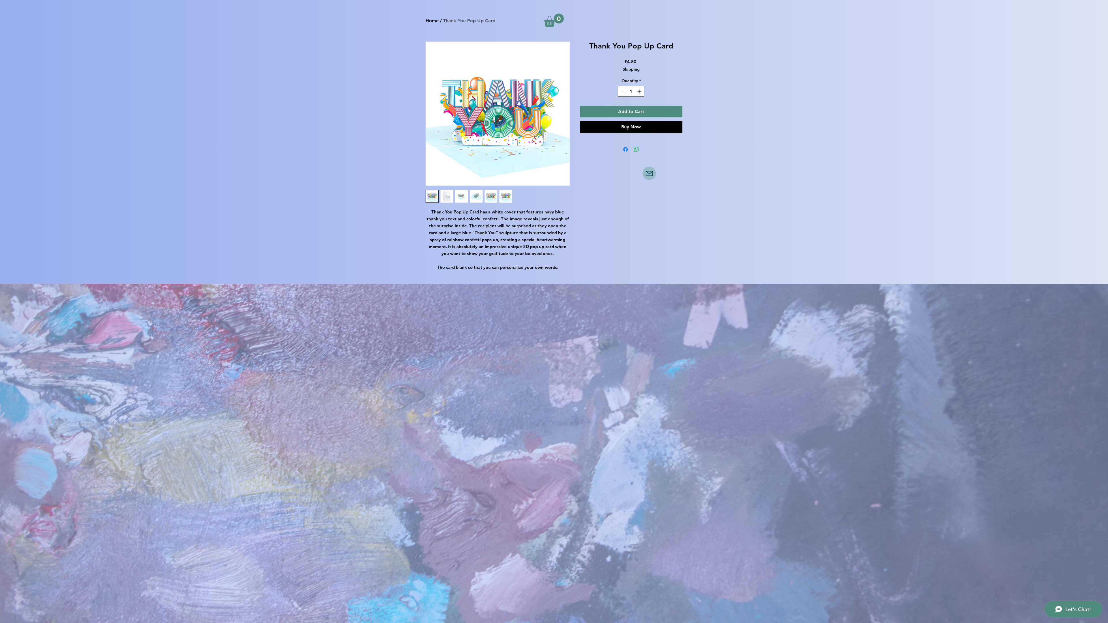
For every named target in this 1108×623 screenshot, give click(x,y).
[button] (554, 20)
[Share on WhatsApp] (636, 149)
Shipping (631, 69)
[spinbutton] (631, 91)
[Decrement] (622, 91)
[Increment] (639, 91)
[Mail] (649, 173)
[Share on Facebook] (625, 149)
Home (432, 20)
